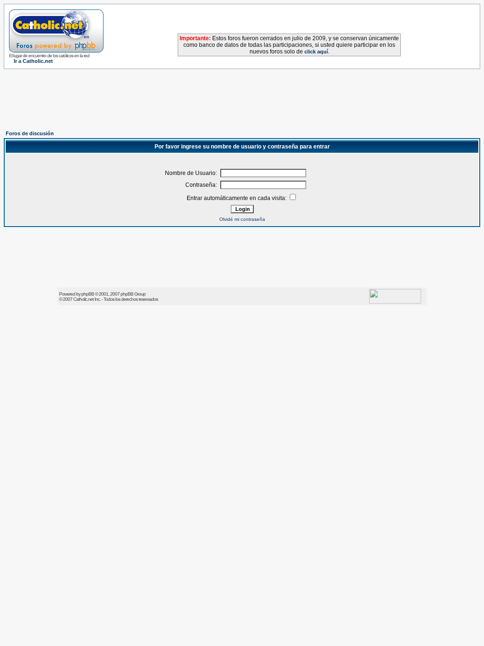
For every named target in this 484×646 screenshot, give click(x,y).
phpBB (87, 294)
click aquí (316, 51)
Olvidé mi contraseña (242, 219)
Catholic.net (83, 299)
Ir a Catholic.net (33, 61)
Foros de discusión (30, 133)
